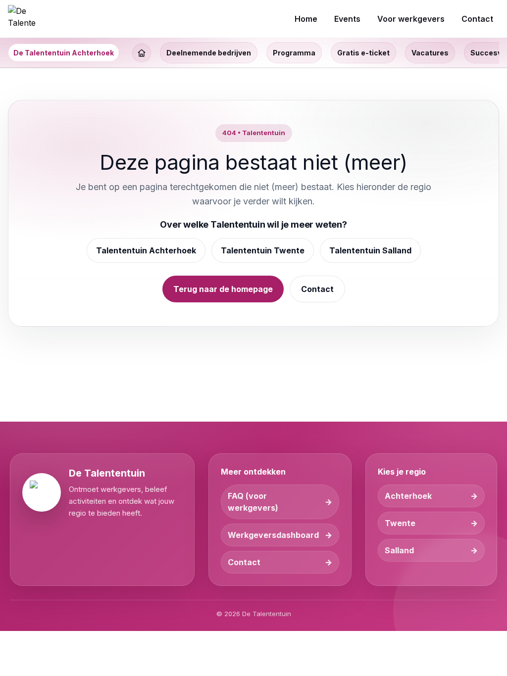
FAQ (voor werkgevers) (253, 502)
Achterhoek (408, 496)
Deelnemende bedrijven (208, 52)
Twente (400, 523)
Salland (399, 550)
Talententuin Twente (262, 250)
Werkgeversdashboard (273, 535)
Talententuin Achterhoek (146, 250)
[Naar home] (22, 19)
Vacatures (430, 52)
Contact (317, 289)
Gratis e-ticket (363, 52)
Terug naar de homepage (223, 289)
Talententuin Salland (370, 250)
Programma (294, 52)
